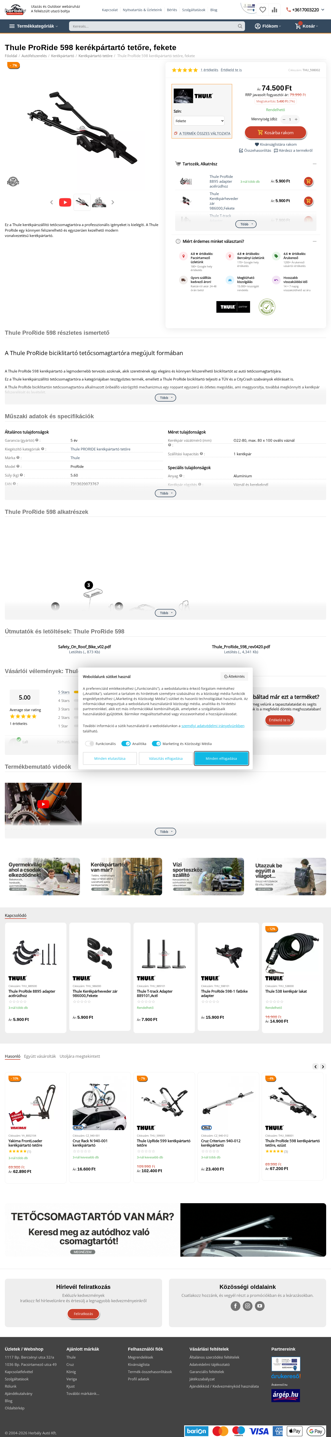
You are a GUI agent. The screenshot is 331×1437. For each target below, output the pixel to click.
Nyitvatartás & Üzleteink (142, 10)
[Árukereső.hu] (293, 1378)
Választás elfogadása (166, 758)
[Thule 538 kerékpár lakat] (292, 953)
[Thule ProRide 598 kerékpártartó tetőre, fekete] (82, 128)
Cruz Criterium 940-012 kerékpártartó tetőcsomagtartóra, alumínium (226, 1143)
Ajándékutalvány (18, 1393)
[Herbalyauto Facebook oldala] (235, 1306)
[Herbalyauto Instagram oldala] (247, 1306)
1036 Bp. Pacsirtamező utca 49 (31, 1364)
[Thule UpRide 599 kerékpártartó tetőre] (164, 1103)
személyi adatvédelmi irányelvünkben (212, 725)
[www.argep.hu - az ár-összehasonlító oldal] (285, 1395)
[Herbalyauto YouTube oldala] (260, 1306)
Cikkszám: (295, 70)
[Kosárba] (308, 181)
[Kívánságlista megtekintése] (263, 12)
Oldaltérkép (14, 1408)
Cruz (70, 1364)
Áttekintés (237, 676)
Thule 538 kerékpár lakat (286, 991)
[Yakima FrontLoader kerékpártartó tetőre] (35, 1103)
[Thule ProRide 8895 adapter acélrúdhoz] (35, 953)
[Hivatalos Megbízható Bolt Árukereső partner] (267, 307)
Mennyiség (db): (264, 118)
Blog (213, 10)
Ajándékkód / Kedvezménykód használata (224, 1386)
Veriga (71, 1378)
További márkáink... (82, 1393)
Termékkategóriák (35, 26)
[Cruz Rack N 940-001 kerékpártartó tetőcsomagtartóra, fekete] (100, 1103)
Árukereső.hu (279, 1384)
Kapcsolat (110, 10)
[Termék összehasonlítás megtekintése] (274, 12)
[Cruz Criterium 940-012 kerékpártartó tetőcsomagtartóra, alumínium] (228, 1103)
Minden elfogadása (221, 758)
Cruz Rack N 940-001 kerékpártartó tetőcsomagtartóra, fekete (94, 1143)
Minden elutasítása (110, 758)
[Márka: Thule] (203, 95)
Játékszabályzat (202, 1378)
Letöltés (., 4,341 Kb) (241, 651)
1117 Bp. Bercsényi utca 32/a (29, 1357)
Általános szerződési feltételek (214, 1357)
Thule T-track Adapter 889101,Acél (155, 993)
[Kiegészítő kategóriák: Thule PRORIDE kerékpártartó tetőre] (184, 95)
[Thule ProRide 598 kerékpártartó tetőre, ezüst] (292, 1103)
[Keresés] (240, 26)
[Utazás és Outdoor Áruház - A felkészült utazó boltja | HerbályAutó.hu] (15, 9)
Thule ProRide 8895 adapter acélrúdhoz (221, 181)
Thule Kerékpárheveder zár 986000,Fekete (224, 201)
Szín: (177, 111)
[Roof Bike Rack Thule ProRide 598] (43, 804)
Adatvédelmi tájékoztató (209, 1364)
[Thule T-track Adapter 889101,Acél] (164, 953)
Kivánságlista (139, 1364)
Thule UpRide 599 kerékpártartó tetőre (163, 1143)
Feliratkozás (83, 1313)
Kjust (70, 1386)
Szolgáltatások (193, 10)
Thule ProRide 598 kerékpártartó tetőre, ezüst (292, 1143)
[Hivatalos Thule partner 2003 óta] (233, 307)
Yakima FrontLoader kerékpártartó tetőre (25, 1143)
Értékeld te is (231, 70)
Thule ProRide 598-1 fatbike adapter (224, 993)
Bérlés (172, 10)
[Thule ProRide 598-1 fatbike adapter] (228, 953)
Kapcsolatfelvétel (19, 1371)
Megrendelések (140, 1357)
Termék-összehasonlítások (150, 1371)
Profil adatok (138, 1378)
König (71, 1371)
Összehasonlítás (257, 150)
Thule (75, 457)
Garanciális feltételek (206, 1371)
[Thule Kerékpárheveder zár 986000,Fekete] (100, 953)
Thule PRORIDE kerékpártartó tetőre (100, 449)
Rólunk (10, 1386)
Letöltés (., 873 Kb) (84, 651)
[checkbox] (99, 743)
